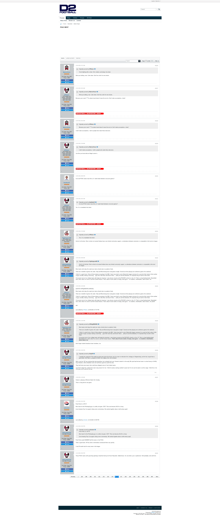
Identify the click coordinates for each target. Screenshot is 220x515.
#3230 (156, 176)
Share (67, 80)
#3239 (156, 426)
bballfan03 (67, 182)
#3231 (156, 198)
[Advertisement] (110, 42)
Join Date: (64, 76)
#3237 (156, 377)
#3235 (156, 320)
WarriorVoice (66, 72)
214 (108, 476)
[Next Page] (152, 61)
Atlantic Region (77, 23)
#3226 (156, 65)
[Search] (159, 9)
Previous (73, 476)
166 (86, 476)
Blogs (68, 18)
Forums (62, 18)
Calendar (79, 20)
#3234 (156, 286)
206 (91, 476)
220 (134, 476)
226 (143, 476)
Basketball (70, 23)
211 (95, 476)
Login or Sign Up (155, 1)
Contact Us (144, 507)
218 (125, 476)
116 (82, 476)
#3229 (156, 143)
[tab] (62, 58)
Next (157, 476)
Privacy (151, 507)
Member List (72, 20)
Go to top (157, 507)
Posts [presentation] (62, 58)
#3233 (156, 258)
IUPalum (66, 95)
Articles (75, 18)
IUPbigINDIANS (66, 264)
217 (121, 476)
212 (99, 476)
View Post (97, 91)
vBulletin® (153, 512)
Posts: (65, 77)
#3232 (156, 231)
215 (112, 476)
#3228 (156, 120)
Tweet (67, 82)
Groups (82, 18)
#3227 (156, 88)
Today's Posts (63, 20)
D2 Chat (89, 18)
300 (152, 476)
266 (147, 476)
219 (130, 476)
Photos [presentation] (78, 58)
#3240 (156, 453)
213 (104, 476)
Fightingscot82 (66, 238)
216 (117, 476)
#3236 (156, 350)
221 (139, 476)
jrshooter (66, 408)
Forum (64, 23)
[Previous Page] (151, 61)
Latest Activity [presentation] (70, 58)
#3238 (156, 401)
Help (138, 507)
